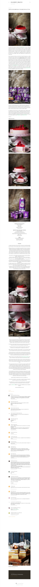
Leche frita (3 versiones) (17, 574)
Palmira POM (12, 401)
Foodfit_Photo (16, 2)
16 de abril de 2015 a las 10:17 (14, 510)
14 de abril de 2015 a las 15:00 (14, 505)
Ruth (11, 453)
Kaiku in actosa (22, 47)
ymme (12, 497)
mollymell (12, 432)
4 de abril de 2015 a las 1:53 (13, 444)
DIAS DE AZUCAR (13, 395)
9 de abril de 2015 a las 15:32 (14, 495)
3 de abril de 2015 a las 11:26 (14, 439)
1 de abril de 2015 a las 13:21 (14, 416)
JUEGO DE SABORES (14, 507)
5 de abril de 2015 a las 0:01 (14, 451)
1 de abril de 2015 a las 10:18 (14, 399)
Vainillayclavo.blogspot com (14, 512)
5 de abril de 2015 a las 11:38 (14, 458)
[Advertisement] (19, 524)
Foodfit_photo (13, 476)
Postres (11, 391)
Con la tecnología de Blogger (20, 583)
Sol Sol (12, 441)
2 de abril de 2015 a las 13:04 (14, 434)
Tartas (13, 391)
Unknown (12, 424)
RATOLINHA (12, 418)
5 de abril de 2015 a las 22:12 (14, 469)
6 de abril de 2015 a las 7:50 (14, 474)
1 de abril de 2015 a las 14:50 (14, 422)
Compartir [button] (10, 390)
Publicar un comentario (12, 516)
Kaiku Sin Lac (14, 384)
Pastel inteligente (13, 566)
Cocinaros (12, 436)
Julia (11, 446)
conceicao (12, 471)
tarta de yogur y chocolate (25, 356)
